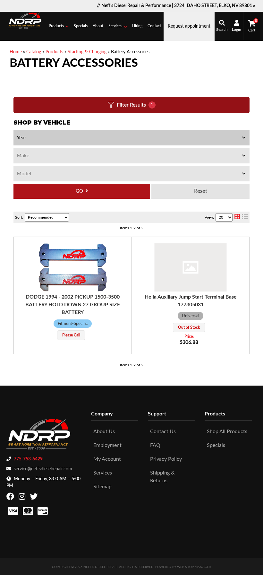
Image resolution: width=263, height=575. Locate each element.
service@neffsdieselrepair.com (43, 469)
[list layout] (245, 217)
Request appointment (189, 26)
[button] (58, 26)
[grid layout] (237, 217)
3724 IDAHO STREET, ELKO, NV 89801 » (214, 6)
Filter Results (135, 105)
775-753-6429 (28, 459)
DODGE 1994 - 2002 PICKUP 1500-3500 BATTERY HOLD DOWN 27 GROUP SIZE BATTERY (72, 304)
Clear (200, 191)
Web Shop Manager (194, 567)
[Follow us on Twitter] (34, 498)
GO (79, 191)
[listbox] (131, 137)
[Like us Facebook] (11, 498)
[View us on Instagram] (23, 498)
